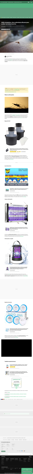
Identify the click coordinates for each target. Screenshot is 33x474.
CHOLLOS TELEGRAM (4, 2)
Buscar (30, 454)
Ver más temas (3, 451)
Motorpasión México (20, 468)
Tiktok (31, 2)
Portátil (23, 17)
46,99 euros (11, 159)
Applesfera (2, 461)
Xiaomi (21, 17)
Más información (17, 473)
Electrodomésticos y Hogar (10, 399)
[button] (9, 56)
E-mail (9, 29)
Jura (7, 449)
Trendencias (15, 399)
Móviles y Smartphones (8, 444)
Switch (2, 449)
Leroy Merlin (18, 17)
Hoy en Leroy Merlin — (13, 151)
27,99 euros (16, 337)
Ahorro (12, 449)
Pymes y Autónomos (29, 461)
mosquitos (11, 59)
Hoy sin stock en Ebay (23, 151)
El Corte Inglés (7, 17)
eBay (12, 448)
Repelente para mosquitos (19, 399)
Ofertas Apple (12, 439)
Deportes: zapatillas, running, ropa (3, 446)
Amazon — (19, 151)
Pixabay (9, 392)
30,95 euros (21, 236)
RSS (23, 450)
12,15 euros (24, 196)
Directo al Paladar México (16, 468)
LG (31, 17)
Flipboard (8, 29)
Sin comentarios (3, 29)
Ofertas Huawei (16, 439)
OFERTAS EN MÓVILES (10, 2)
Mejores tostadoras (25, 439)
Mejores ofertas (14, 17)
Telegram (28, 2)
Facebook (30, 2)
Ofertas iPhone (20, 439)
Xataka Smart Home (2, 462)
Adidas (29, 17)
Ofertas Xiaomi (9, 439)
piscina (21, 117)
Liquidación (11, 17)
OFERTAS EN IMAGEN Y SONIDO (18, 2)
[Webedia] (31, 0)
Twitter (29, 2)
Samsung (27, 17)
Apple (7, 448)
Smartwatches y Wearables (13, 444)
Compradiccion (24, 461)
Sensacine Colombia (11, 469)
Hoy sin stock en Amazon (12, 230)
